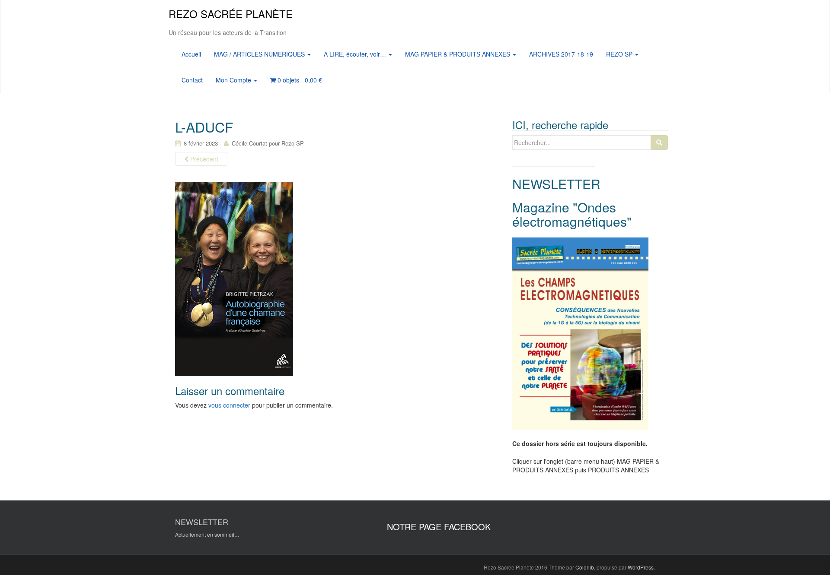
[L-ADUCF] (234, 278)
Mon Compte (234, 80)
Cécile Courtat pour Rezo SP (268, 143)
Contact (192, 80)
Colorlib (584, 567)
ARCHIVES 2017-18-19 (561, 54)
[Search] (659, 142)
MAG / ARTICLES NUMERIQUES (260, 54)
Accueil (191, 54)
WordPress (641, 567)
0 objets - (299, 80)
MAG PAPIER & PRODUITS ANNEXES (458, 54)
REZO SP (620, 54)
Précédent (203, 159)
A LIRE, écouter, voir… (356, 54)
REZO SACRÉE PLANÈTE (231, 13)
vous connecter (229, 405)
